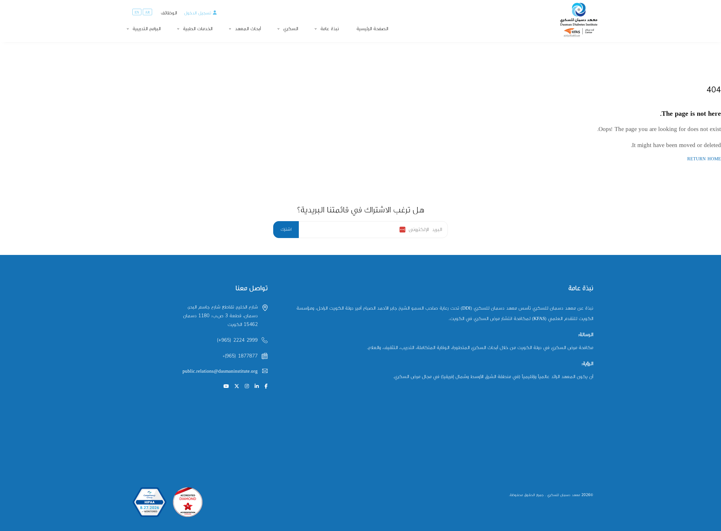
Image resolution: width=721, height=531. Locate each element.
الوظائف (169, 13)
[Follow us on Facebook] (266, 387)
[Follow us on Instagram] (247, 387)
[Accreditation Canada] (187, 502)
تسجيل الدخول (197, 13)
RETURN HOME (704, 159)
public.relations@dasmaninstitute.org (220, 371)
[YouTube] (226, 387)
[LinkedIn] (257, 387)
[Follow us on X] (236, 387)
